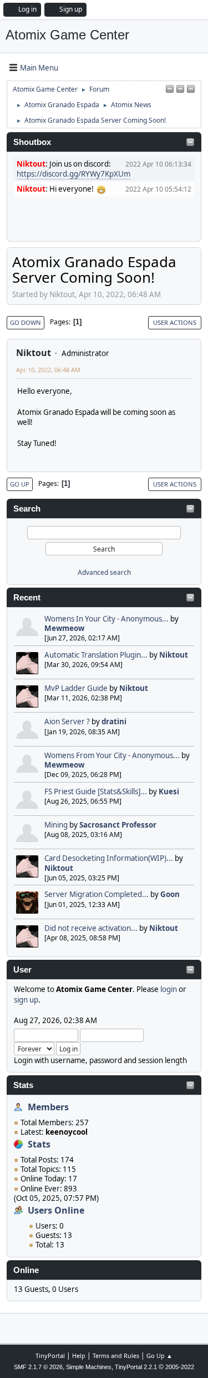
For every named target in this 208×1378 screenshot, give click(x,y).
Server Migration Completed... (96, 894)
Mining (56, 825)
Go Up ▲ (159, 1355)
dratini (114, 721)
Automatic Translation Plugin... (96, 655)
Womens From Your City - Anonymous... (112, 755)
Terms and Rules (116, 1355)
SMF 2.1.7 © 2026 (38, 1367)
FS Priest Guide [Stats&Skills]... (95, 791)
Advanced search (104, 572)
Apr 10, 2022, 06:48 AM (48, 369)
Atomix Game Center (67, 34)
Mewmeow (64, 628)
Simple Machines (88, 1367)
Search (26, 508)
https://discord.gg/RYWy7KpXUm (73, 174)
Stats (23, 1085)
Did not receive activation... (91, 928)
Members (48, 1107)
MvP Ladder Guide (76, 688)
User (22, 969)
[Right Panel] (169, 89)
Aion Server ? (67, 721)
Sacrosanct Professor (117, 825)
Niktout (173, 655)
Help (78, 1355)
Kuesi (169, 791)
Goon (170, 894)
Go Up (19, 484)
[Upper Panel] (180, 89)
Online (26, 1270)
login (168, 989)
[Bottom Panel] (190, 89)
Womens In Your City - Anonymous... (106, 619)
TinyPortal (50, 1355)
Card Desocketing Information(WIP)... (108, 858)
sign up (26, 1000)
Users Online (56, 1210)
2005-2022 (179, 1367)
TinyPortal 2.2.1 (136, 1367)
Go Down (25, 322)
